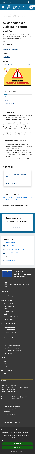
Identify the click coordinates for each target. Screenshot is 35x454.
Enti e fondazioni (8, 311)
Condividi (6, 49)
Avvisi (15, 14)
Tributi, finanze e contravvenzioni (13, 348)
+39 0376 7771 (15, 399)
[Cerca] (32, 7)
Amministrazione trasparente (12, 422)
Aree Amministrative (9, 306)
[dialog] (17, 440)
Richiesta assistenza (9, 414)
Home (3, 14)
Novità (9, 14)
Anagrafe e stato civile (10, 327)
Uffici (5, 309)
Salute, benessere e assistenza (12, 351)
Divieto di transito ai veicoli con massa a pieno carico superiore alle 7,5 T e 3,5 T (17, 198)
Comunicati (7, 364)
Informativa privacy (9, 427)
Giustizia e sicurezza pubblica (12, 345)
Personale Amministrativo (11, 316)
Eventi (5, 376)
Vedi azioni (14, 49)
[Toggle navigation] (3, 7)
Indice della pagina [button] (10, 91)
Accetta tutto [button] (17, 443)
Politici (5, 314)
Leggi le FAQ (7, 412)
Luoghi (5, 374)
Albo (5, 425)
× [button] (33, 429)
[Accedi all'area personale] (28, 2)
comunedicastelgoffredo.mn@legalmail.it (15, 397)
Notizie (6, 361)
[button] (17, 451)
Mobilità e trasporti (9, 337)
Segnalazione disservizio (10, 409)
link (2, 440)
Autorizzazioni (8, 353)
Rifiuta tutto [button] (17, 447)
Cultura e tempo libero (10, 330)
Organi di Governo (9, 303)
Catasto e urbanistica (9, 335)
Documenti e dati (8, 319)
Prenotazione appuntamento (12, 406)
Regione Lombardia (7, 2)
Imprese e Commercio (10, 332)
